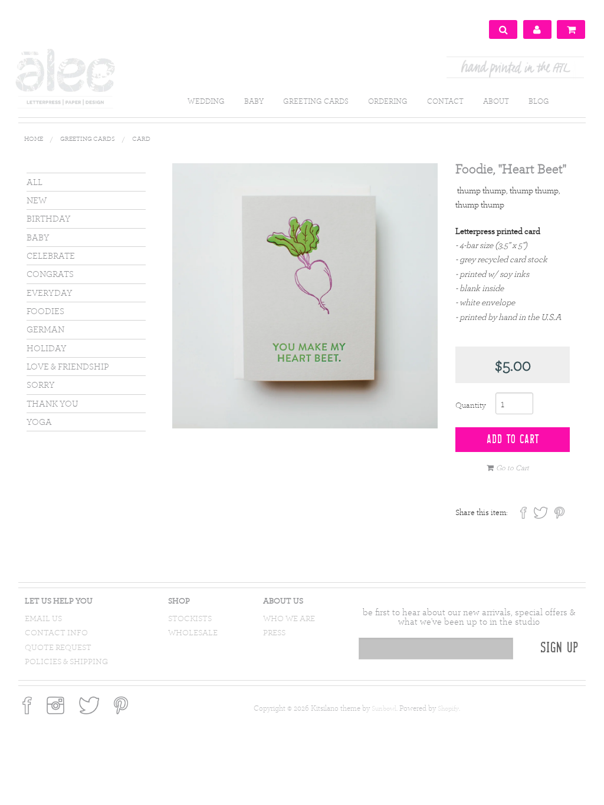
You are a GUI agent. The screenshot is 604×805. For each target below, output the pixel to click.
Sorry (41, 384)
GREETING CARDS (316, 100)
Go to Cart (512, 467)
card (141, 138)
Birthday (49, 218)
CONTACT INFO (56, 633)
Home (33, 138)
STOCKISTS (190, 618)
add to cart (513, 440)
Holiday (47, 348)
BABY (254, 100)
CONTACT (445, 100)
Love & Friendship (68, 366)
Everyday (50, 292)
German (45, 329)
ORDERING (388, 100)
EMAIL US (43, 618)
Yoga (39, 421)
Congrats (50, 273)
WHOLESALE (193, 633)
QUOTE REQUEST (58, 647)
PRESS (274, 633)
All (34, 181)
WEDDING (206, 100)
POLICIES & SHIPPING (66, 661)
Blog (538, 100)
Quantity (470, 405)
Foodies (45, 310)
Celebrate (51, 255)
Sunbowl (384, 708)
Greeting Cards (87, 138)
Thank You (52, 403)
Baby (38, 237)
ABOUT (496, 100)
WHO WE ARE (289, 618)
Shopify (448, 708)
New (37, 200)
